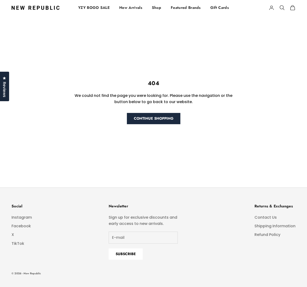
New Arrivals (130, 7)
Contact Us (265, 217)
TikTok (18, 243)
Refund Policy (267, 234)
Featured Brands (186, 7)
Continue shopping (153, 118)
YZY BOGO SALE (94, 7)
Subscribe (126, 254)
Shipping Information (274, 226)
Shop (156, 7)
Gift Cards (219, 7)
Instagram (22, 217)
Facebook (21, 226)
